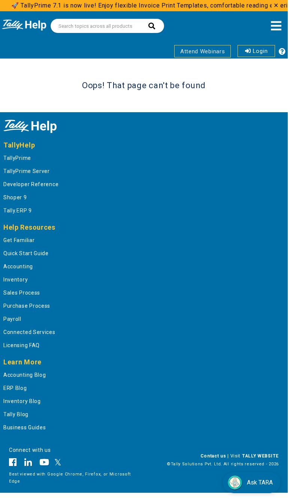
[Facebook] (15, 463)
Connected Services (29, 332)
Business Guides (24, 427)
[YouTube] (44, 463)
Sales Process (21, 293)
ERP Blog (15, 388)
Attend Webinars (202, 51)
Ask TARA (260, 482)
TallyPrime (17, 158)
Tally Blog (15, 414)
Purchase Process (26, 306)
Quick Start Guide (26, 253)
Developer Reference (30, 184)
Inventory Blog (22, 401)
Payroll (12, 319)
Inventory (15, 280)
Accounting (18, 266)
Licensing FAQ (21, 345)
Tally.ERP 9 (17, 211)
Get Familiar (18, 240)
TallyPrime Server (26, 171)
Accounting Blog (24, 375)
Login (259, 51)
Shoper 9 (15, 197)
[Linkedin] (28, 463)
